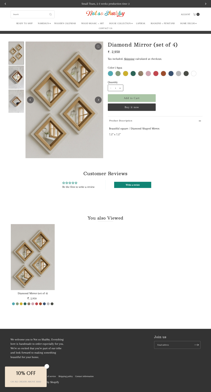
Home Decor (187, 23)
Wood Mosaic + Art (92, 23)
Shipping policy (65, 376)
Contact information (84, 376)
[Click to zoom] (98, 46)
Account (185, 14)
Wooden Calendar (65, 23)
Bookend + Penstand (163, 23)
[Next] (206, 3)
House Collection (120, 23)
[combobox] (33, 14)
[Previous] (5, 3)
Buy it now (132, 107)
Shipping (129, 58)
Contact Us (105, 28)
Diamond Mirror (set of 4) (33, 293)
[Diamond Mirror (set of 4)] (33, 257)
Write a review (133, 184)
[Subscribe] (196, 345)
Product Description (120, 120)
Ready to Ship (24, 23)
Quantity (113, 82)
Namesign (43, 23)
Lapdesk (140, 23)
